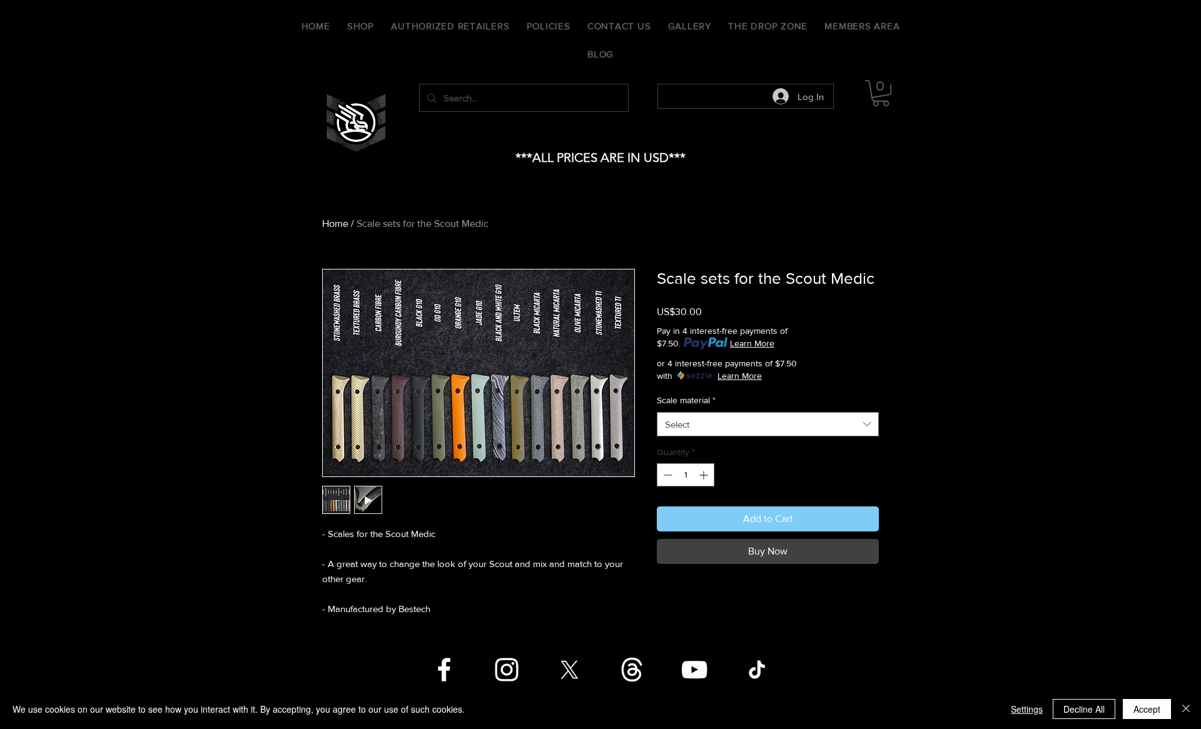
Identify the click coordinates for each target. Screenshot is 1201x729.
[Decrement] (666, 475)
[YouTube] (694, 669)
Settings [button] (1027, 709)
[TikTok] (757, 669)
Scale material (686, 400)
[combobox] (768, 424)
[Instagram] (506, 669)
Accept (1146, 709)
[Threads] (631, 669)
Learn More (752, 343)
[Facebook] (444, 669)
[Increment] (704, 475)
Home (335, 223)
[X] (569, 669)
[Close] (1185, 709)
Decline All (1084, 709)
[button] (880, 93)
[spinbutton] (685, 475)
